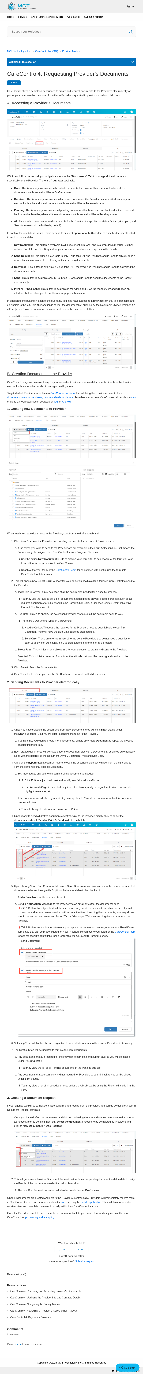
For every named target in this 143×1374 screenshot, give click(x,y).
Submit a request (93, 16)
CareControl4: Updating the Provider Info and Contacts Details (45, 1297)
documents (13, 397)
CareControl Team (66, 569)
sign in (18, 1344)
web (133, 397)
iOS (56, 401)
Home (10, 16)
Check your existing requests (47, 16)
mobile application (91, 1202)
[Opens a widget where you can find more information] (127, 1368)
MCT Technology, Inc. (19, 51)
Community (73, 16)
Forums (22, 16)
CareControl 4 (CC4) (46, 51)
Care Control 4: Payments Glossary (30, 1317)
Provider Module (71, 51)
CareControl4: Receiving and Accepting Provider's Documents (45, 1291)
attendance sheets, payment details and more (47, 397)
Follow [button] (14, 82)
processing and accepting (39, 1217)
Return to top (14, 1274)
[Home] (21, 6)
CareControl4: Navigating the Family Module (35, 1304)
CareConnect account (62, 393)
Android (66, 401)
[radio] (62, 1249)
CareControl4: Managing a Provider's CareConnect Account (44, 1310)
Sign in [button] (130, 6)
